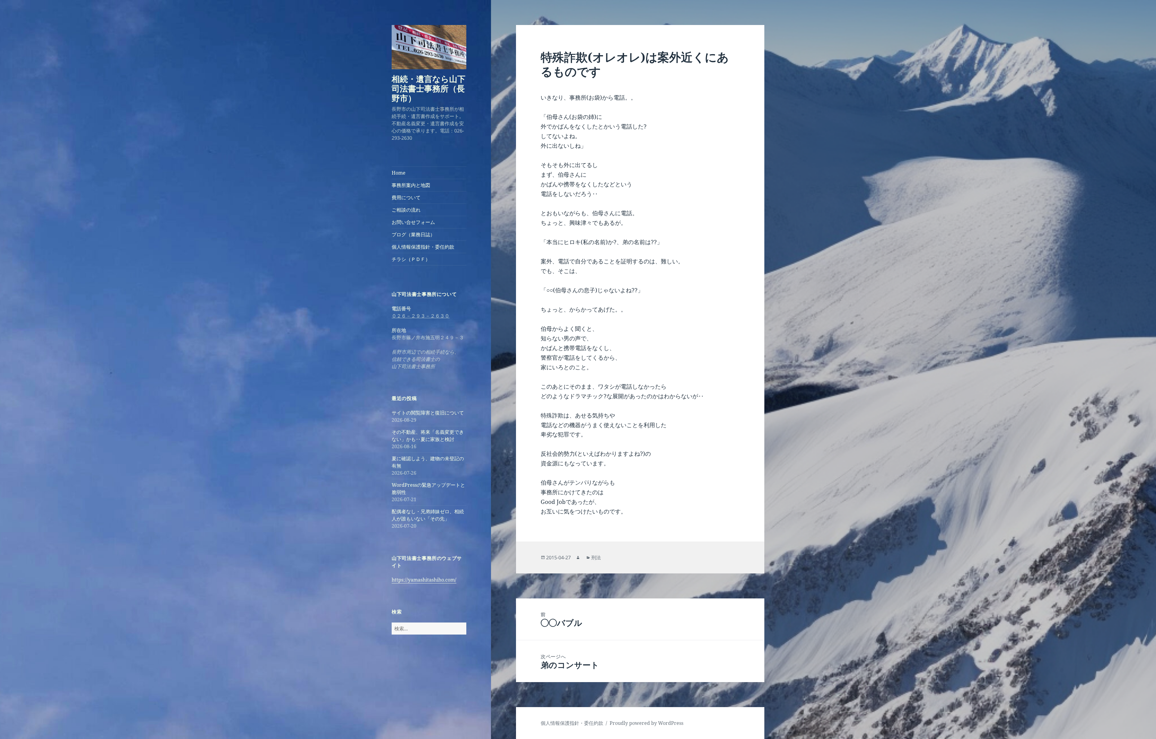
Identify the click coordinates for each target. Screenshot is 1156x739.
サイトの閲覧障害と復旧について (428, 412)
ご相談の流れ (406, 209)
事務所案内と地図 (411, 185)
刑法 (596, 557)
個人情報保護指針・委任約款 (423, 247)
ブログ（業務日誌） (413, 234)
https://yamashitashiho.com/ (424, 579)
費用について (406, 197)
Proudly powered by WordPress (646, 723)
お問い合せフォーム (413, 222)
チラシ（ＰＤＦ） (411, 259)
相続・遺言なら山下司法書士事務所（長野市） (428, 88)
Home (399, 172)
